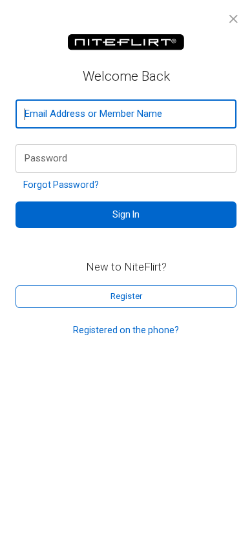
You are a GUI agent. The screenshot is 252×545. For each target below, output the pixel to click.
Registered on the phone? (126, 330)
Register (126, 296)
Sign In (126, 214)
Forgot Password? (61, 185)
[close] (233, 19)
